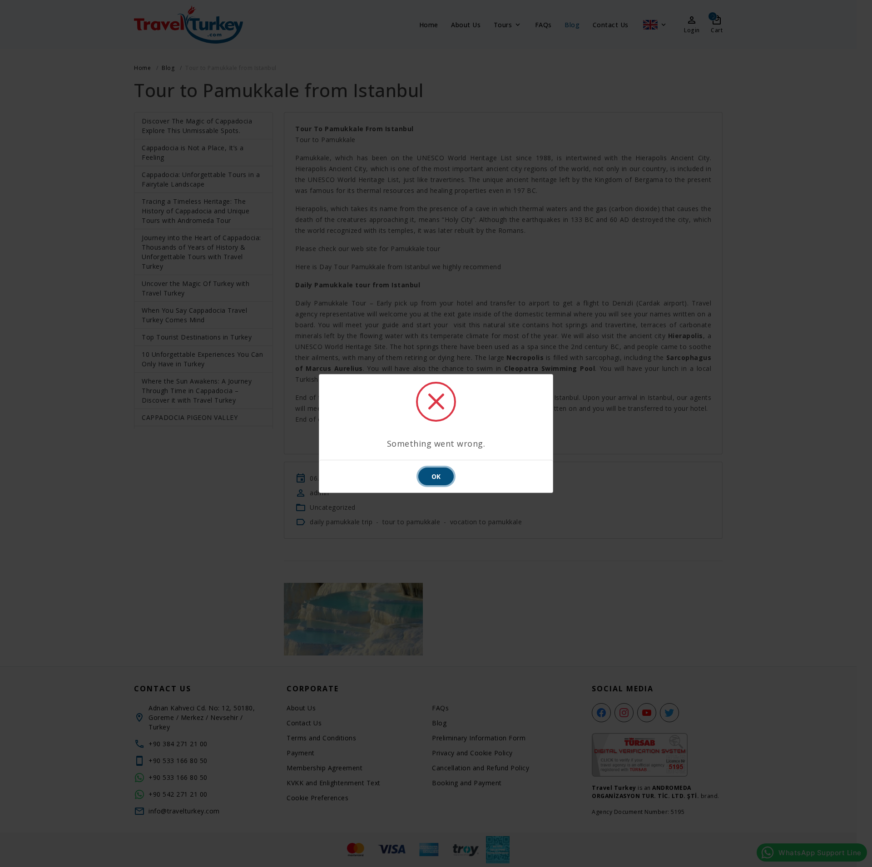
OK (436, 476)
